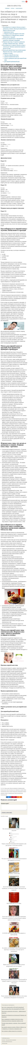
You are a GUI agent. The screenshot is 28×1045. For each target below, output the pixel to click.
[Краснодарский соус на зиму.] (14, 901)
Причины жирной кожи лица (11, 55)
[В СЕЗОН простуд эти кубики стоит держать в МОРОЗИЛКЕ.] (14, 931)
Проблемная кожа (4, 794)
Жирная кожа (15, 791)
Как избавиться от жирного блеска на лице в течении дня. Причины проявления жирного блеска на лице (14, 46)
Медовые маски (3, 789)
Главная (7, 8)
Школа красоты (14, 5)
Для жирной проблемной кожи (12, 61)
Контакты (3, 1039)
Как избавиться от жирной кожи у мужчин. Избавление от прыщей (13, 36)
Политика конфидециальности (7, 1041)
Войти (23, 1)
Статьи (12, 8)
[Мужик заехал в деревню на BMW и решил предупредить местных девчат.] (14, 963)
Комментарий (5, 803)
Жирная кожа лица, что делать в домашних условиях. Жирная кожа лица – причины (14, 42)
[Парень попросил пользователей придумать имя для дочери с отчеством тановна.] (14, 842)
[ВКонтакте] (8, 797)
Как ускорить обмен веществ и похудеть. (12, 1031)
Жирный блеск (20, 791)
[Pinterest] (14, 797)
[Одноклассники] (19, 797)
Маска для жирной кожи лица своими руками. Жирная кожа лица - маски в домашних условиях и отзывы (14, 51)
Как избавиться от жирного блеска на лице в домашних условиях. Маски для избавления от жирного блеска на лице (15, 28)
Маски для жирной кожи (19, 793)
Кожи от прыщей (10, 791)
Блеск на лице (7, 788)
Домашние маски (11, 793)
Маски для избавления (14, 788)
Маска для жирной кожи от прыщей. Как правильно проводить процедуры (13, 39)
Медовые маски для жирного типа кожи (14, 33)
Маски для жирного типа (11, 789)
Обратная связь (4, 1043)
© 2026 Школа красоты (6, 1038)
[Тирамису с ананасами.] (14, 872)
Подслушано (19, 8)
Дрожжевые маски (9, 32)
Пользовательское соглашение (11, 1039)
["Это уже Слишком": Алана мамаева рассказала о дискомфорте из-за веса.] (14, 857)
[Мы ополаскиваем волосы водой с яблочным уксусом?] (14, 827)
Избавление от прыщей (19, 789)
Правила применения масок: (11, 56)
